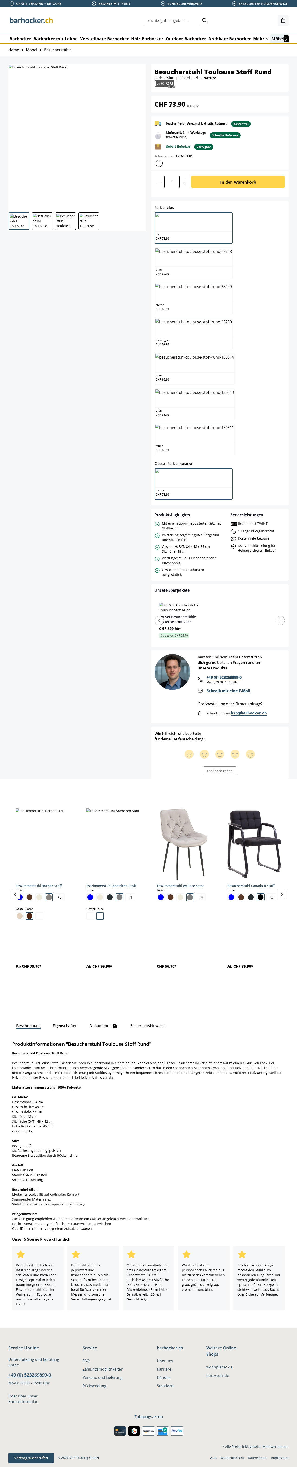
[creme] (39, 897)
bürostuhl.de (217, 1375)
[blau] (90, 897)
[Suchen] (205, 20)
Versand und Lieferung (103, 1377)
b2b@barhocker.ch (249, 713)
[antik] (90, 916)
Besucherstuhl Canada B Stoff (250, 886)
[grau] (119, 897)
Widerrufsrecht (232, 1458)
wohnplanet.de (219, 1367)
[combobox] (172, 20)
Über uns (165, 1360)
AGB (213, 1458)
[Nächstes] (286, 38)
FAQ (86, 1360)
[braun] (29, 897)
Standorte (165, 1385)
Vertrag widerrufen (31, 1458)
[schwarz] (261, 897)
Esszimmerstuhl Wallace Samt (180, 886)
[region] (148, 894)
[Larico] (165, 84)
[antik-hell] (100, 916)
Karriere (164, 1369)
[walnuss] (29, 916)
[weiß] (39, 916)
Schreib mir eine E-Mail (228, 690)
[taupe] (49, 897)
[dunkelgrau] (110, 897)
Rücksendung (94, 1385)
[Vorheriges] (15, 894)
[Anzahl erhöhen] (184, 182)
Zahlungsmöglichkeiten (103, 1369)
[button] (159, 163)
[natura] (20, 916)
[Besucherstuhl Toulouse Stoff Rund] (77, 136)
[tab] (16, 790)
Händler (164, 1377)
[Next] (280, 620)
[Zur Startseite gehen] (31, 20)
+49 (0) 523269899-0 (224, 677)
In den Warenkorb (238, 182)
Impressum (280, 1458)
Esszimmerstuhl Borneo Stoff (39, 886)
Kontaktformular (23, 1401)
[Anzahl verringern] (160, 182)
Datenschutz (257, 1458)
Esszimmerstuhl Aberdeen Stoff (111, 886)
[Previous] (159, 620)
